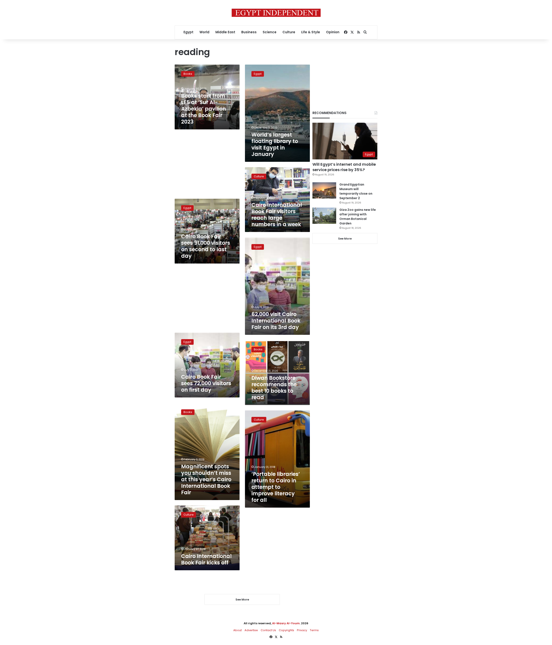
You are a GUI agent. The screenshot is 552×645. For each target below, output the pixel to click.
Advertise (251, 630)
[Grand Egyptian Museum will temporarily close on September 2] (324, 190)
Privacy (302, 630)
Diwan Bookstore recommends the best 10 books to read (274, 387)
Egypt (188, 32)
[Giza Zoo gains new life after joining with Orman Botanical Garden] (324, 216)
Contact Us (268, 630)
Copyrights (286, 630)
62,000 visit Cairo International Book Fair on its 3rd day (275, 321)
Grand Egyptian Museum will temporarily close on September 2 (355, 191)
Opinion (332, 32)
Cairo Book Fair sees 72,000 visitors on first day (206, 383)
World (204, 32)
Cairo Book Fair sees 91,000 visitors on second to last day (205, 246)
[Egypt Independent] (276, 13)
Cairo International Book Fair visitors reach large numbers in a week (276, 214)
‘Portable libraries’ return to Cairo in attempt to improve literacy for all (275, 487)
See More (345, 239)
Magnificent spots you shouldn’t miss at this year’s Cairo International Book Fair (206, 479)
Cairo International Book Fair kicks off (206, 559)
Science (269, 32)
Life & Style (310, 32)
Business (249, 32)
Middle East (225, 32)
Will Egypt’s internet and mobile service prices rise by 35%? (344, 167)
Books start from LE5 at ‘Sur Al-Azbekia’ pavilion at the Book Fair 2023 (203, 108)
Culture (288, 32)
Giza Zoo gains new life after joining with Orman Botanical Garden (357, 217)
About (237, 630)
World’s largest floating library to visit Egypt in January (274, 144)
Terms (314, 630)
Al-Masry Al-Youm (286, 623)
